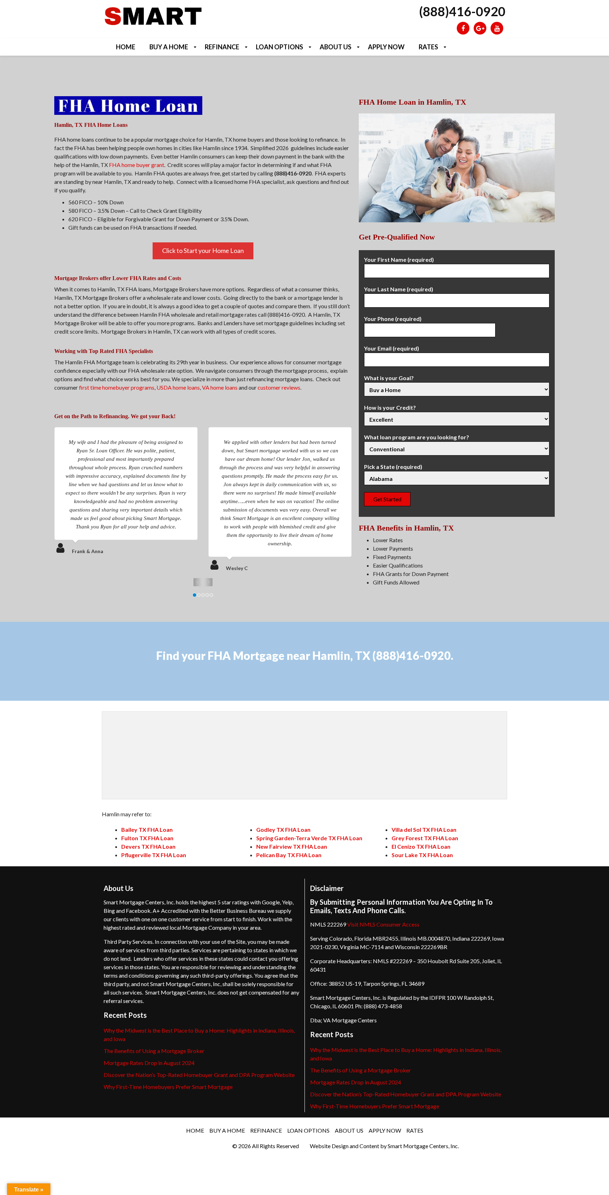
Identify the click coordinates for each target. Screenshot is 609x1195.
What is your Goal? (389, 377)
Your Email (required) (391, 348)
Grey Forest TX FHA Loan (425, 838)
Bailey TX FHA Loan (147, 829)
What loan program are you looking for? (416, 437)
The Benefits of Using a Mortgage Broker (154, 1050)
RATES (428, 47)
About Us (335, 47)
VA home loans (220, 387)
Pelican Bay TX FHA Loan (288, 855)
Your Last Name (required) (398, 289)
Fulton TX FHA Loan (147, 838)
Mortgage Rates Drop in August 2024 (149, 1062)
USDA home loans (178, 387)
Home (125, 47)
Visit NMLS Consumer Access (383, 924)
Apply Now (386, 47)
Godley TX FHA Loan (283, 829)
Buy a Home (168, 47)
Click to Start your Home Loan (203, 250)
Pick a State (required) (393, 466)
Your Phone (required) (393, 318)
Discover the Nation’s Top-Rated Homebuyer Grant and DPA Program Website (199, 1074)
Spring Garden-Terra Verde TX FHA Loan (309, 838)
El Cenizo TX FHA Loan (421, 846)
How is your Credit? (390, 407)
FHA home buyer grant (136, 164)
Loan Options (279, 47)
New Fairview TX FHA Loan (291, 846)
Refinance (222, 47)
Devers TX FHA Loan (148, 846)
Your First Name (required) (399, 259)
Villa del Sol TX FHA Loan (424, 829)
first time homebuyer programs (116, 387)
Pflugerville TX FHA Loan (153, 855)
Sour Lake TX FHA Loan (422, 855)
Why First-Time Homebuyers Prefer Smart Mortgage (168, 1086)
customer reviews (279, 387)
